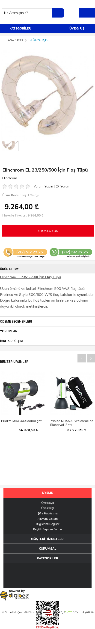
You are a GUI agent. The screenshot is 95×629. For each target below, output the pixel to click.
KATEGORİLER (20, 28)
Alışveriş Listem (48, 518)
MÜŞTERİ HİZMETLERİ (47, 539)
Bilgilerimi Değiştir (47, 524)
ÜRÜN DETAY (9, 269)
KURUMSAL (47, 548)
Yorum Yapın (44, 186)
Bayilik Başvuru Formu (47, 529)
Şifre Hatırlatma (48, 513)
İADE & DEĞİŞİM (11, 341)
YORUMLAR (8, 331)
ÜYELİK (47, 493)
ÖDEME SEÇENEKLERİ (16, 321)
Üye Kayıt (47, 502)
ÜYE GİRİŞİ (77, 28)
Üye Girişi (47, 508)
